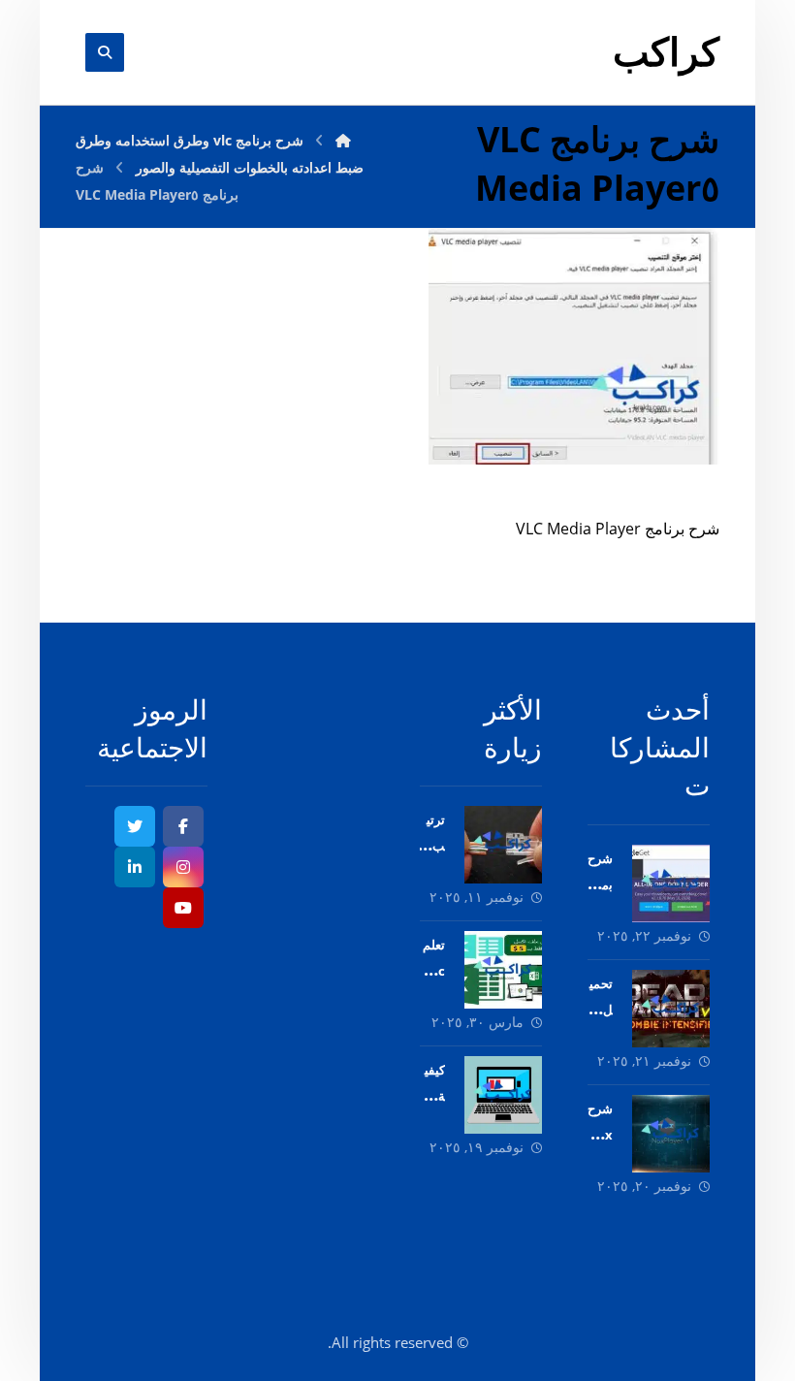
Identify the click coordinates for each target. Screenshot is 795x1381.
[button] (183, 826)
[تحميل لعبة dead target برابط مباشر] (671, 1008)
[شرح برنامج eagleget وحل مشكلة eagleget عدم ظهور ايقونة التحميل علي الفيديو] (671, 883)
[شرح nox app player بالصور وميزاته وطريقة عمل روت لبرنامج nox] (671, 1133)
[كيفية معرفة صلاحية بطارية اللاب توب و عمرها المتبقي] (503, 1095)
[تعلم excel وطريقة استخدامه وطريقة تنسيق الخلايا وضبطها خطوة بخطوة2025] (503, 970)
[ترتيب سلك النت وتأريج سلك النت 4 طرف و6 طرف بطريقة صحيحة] (503, 844)
